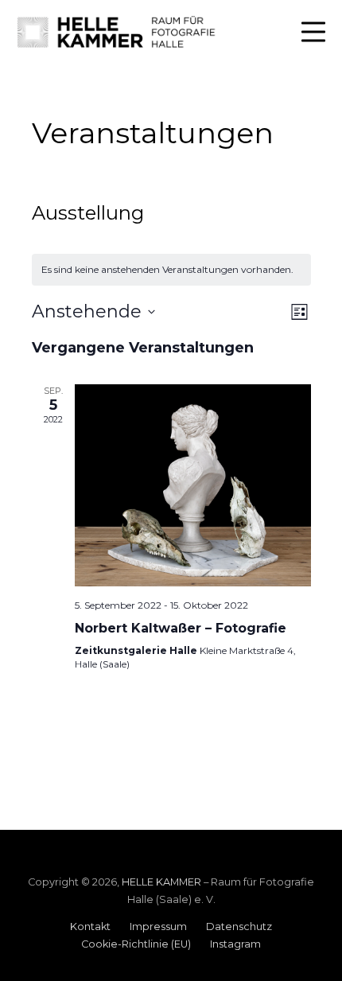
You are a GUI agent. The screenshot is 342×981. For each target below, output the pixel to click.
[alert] (171, 270)
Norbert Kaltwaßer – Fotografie (180, 628)
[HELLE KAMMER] (117, 32)
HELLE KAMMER (161, 882)
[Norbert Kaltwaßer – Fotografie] (193, 485)
